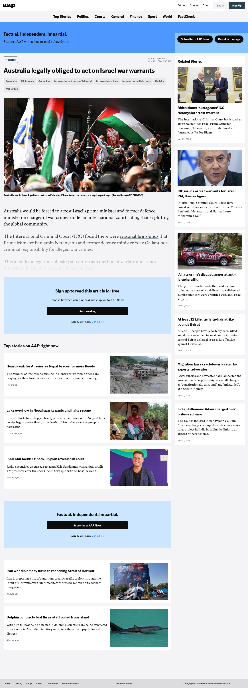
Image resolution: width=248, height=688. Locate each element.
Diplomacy (27, 81)
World (167, 16)
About (206, 5)
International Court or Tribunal (73, 81)
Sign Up (236, 5)
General (117, 16)
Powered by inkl (124, 683)
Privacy (18, 683)
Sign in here (98, 322)
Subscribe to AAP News (195, 39)
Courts (100, 16)
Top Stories (62, 16)
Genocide (44, 81)
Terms (7, 683)
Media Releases (70, 683)
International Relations (136, 81)
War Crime (11, 89)
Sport (152, 16)
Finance (136, 16)
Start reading (87, 311)
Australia (11, 81)
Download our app (229, 39)
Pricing (182, 5)
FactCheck (186, 16)
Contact (195, 5)
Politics (83, 16)
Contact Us (52, 683)
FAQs (29, 683)
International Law (107, 81)
